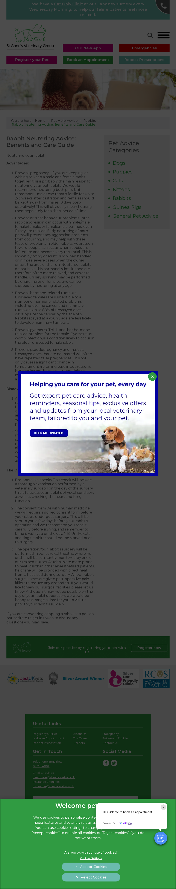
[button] (160, 838)
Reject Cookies (93, 877)
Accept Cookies (93, 867)
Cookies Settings (91, 858)
